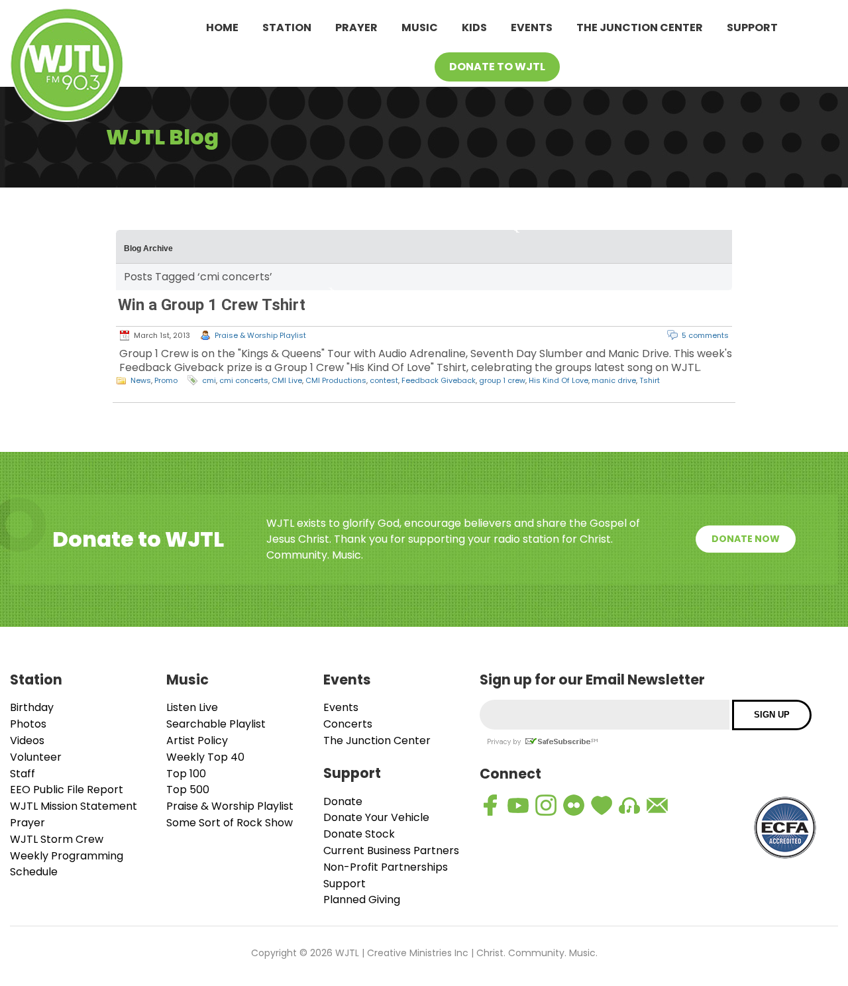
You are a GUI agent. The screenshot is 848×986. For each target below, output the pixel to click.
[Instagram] (545, 805)
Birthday (32, 707)
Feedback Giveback (438, 380)
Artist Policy (197, 740)
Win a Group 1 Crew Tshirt (211, 305)
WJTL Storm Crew (56, 839)
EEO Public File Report (66, 789)
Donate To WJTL (497, 66)
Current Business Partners (391, 850)
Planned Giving (361, 899)
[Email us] (657, 805)
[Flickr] (573, 805)
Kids (474, 27)
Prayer (356, 27)
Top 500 (187, 789)
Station (286, 27)
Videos (27, 740)
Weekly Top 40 (205, 757)
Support (752, 27)
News (141, 380)
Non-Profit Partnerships (385, 867)
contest (384, 380)
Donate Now (746, 538)
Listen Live (192, 707)
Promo (166, 380)
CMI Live (287, 380)
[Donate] (601, 805)
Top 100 (186, 773)
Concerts (347, 724)
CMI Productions (335, 380)
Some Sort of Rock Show (229, 822)
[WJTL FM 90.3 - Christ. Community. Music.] (67, 67)
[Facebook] (490, 805)
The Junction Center (639, 27)
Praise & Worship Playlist (260, 335)
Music (419, 27)
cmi (209, 380)
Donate (342, 801)
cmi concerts (243, 380)
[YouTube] (518, 805)
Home (222, 27)
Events (532, 27)
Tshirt (649, 380)
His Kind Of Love (558, 380)
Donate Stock (359, 834)
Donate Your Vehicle (376, 817)
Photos (28, 724)
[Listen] (629, 805)
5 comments (705, 335)
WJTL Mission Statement (73, 806)
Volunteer (36, 757)
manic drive (614, 380)
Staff (22, 773)
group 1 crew (502, 380)
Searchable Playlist (216, 724)
